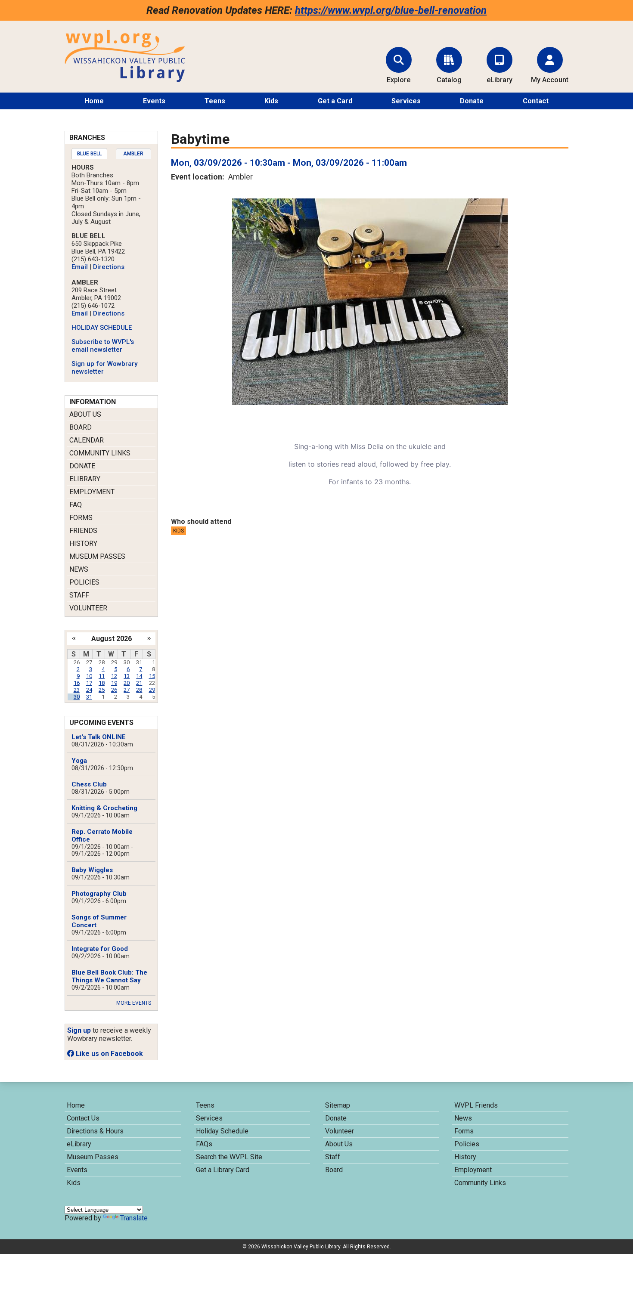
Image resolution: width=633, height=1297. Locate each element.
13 (127, 676)
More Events (133, 1003)
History (83, 543)
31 (89, 696)
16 (77, 683)
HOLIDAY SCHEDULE (101, 327)
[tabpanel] (111, 269)
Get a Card (335, 101)
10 (89, 676)
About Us (85, 414)
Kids (271, 101)
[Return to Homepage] (125, 80)
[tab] (89, 153)
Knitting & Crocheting (104, 808)
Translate (134, 1218)
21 (139, 683)
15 (152, 676)
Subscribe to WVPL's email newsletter (102, 345)
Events (154, 101)
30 (77, 696)
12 (114, 676)
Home (94, 101)
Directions (108, 267)
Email (79, 267)
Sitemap (337, 1105)
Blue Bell (89, 154)
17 (89, 683)
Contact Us (83, 1118)
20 (127, 683)
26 (114, 690)
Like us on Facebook (108, 1053)
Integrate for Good (99, 949)
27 (127, 690)
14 (139, 676)
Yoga (79, 761)
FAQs (204, 1144)
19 (114, 683)
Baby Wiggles (92, 870)
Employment (92, 492)
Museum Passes (97, 556)
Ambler (133, 154)
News (78, 569)
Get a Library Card (222, 1170)
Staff (79, 595)
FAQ (75, 505)
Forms (81, 518)
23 (77, 690)
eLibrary (84, 479)
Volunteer (88, 608)
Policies (84, 582)
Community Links (99, 453)
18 (102, 683)
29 (152, 690)
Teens (215, 101)
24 (89, 690)
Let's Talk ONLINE (98, 737)
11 (102, 676)
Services (406, 101)
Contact (536, 101)
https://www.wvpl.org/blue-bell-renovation (391, 10)
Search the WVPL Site (229, 1157)
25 (102, 690)
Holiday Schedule (222, 1131)
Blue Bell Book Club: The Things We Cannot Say (109, 976)
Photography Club (99, 894)
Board (80, 427)
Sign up (79, 1030)
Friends (83, 530)
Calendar (86, 440)
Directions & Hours (95, 1131)
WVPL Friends (476, 1105)
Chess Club (89, 784)
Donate (472, 101)
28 (139, 690)
